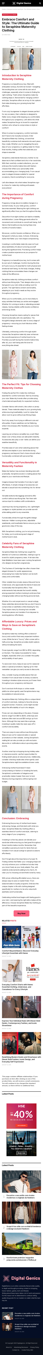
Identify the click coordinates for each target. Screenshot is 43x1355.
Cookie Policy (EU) (27, 1350)
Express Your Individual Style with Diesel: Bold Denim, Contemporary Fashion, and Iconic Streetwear (21, 1023)
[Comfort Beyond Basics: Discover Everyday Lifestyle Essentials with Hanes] (21, 937)
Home (4, 9)
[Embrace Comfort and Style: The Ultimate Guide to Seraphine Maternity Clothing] (21, 69)
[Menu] (3, 3)
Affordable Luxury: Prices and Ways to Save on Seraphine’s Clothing (19, 625)
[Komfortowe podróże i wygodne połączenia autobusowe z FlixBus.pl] (21, 1244)
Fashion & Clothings (9, 14)
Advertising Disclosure (21, 1347)
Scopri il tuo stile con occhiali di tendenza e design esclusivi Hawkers (26, 1326)
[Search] (40, 3)
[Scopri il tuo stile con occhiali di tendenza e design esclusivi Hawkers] (21, 1213)
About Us (9, 1347)
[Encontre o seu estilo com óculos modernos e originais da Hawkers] (21, 1181)
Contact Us (15, 1350)
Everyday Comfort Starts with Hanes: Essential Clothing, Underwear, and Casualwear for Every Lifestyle (17, 987)
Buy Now (21, 913)
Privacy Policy (34, 1347)
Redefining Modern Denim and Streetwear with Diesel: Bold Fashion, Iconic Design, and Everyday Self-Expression (21, 1059)
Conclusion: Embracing (15, 818)
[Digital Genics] (21, 3)
